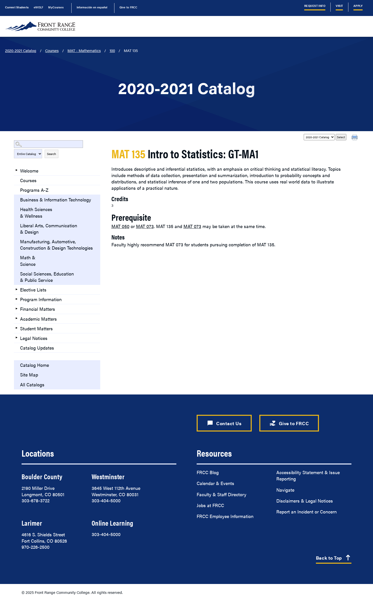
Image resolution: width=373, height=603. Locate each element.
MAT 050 (120, 226)
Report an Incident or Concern (306, 511)
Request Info (315, 6)
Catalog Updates (37, 347)
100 (112, 50)
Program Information (41, 299)
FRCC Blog (208, 472)
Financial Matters (37, 309)
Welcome (29, 170)
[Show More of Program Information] (16, 298)
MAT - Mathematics (84, 50)
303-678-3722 (35, 500)
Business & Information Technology (55, 199)
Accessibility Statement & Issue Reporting (308, 475)
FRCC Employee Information (225, 516)
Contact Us (224, 423)
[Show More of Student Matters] (16, 328)
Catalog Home (34, 365)
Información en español (92, 7)
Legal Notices (33, 338)
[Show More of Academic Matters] (16, 318)
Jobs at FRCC (210, 505)
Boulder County (42, 476)
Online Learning (112, 523)
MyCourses (55, 7)
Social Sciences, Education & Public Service (47, 276)
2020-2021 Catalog (20, 50)
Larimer (32, 523)
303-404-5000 (106, 500)
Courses (52, 50)
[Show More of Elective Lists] (16, 289)
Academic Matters (38, 319)
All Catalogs (32, 384)
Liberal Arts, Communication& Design (48, 228)
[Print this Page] (355, 138)
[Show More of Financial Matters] (16, 308)
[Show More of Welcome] (16, 170)
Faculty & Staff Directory (221, 494)
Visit (339, 6)
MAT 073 (145, 226)
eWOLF (38, 7)
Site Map (29, 374)
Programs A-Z (34, 190)
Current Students (17, 7)
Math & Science (28, 260)
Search (51, 153)
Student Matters (36, 328)
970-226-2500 (35, 547)
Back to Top (333, 558)
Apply (358, 6)
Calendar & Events (215, 483)
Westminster (108, 476)
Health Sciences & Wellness (36, 212)
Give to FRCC (129, 7)
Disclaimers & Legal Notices (304, 500)
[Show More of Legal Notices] (16, 337)
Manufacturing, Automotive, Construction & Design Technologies (56, 244)
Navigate (285, 490)
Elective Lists (33, 289)
